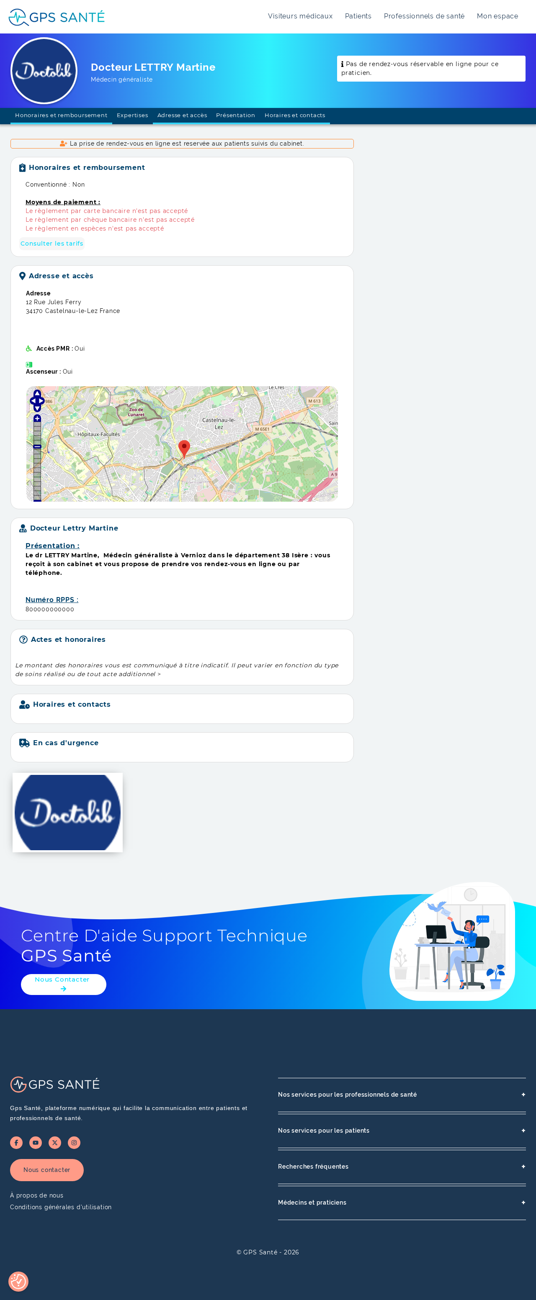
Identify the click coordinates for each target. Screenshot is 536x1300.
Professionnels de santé (424, 16)
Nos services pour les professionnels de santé (402, 1095)
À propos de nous (37, 1195)
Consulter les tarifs (52, 243)
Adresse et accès (182, 115)
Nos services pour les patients (402, 1131)
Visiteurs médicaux (300, 16)
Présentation (235, 115)
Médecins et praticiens (402, 1203)
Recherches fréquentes (402, 1167)
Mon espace (497, 16)
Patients (358, 16)
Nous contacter (46, 1170)
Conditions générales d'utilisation (61, 1207)
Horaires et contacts (295, 115)
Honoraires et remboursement (61, 115)
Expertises (132, 115)
